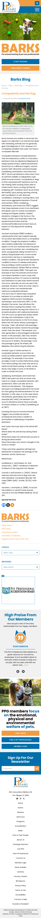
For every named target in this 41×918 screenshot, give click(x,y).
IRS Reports (20, 881)
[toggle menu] (37, 9)
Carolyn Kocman (24, 98)
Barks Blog (6, 529)
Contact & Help (20, 899)
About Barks (7, 525)
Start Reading (20, 61)
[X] (8, 505)
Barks (20, 830)
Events (20, 807)
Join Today (20, 733)
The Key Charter (20, 876)
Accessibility (20, 895)
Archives (20, 872)
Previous (17, 671)
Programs (20, 821)
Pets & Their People (20, 835)
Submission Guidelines (11, 535)
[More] (12, 505)
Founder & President (20, 904)
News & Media (20, 867)
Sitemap (29, 912)
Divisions (20, 812)
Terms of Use (20, 890)
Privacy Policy (20, 885)
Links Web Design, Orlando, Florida (23, 911)
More (26, 665)
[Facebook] (4, 505)
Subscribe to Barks (20, 68)
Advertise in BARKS (10, 532)
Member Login (20, 746)
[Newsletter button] (37, 768)
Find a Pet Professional (20, 740)
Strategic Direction (20, 844)
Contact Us (20, 858)
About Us (20, 840)
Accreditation (20, 826)
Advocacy (21, 817)
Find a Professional (20, 853)
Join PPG (20, 849)
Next (23, 671)
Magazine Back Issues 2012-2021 (15, 539)
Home (20, 803)
